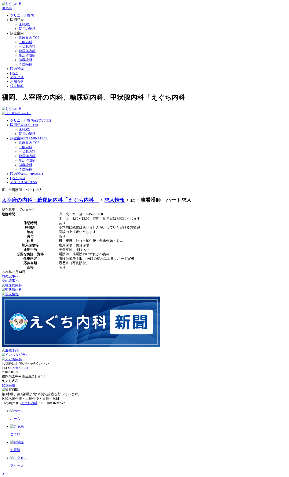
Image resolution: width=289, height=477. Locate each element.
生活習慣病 (27, 55)
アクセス (17, 77)
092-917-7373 (18, 368)
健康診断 (25, 60)
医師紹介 (25, 24)
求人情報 (17, 86)
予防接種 (25, 64)
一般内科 (25, 42)
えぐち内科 (29, 403)
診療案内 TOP (29, 37)
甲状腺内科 (27, 46)
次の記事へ (10, 281)
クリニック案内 (22, 15)
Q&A (14, 73)
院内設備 (17, 69)
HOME (7, 8)
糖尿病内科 (27, 51)
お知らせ (17, 81)
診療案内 (29, 138)
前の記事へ (10, 276)
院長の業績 (27, 29)
